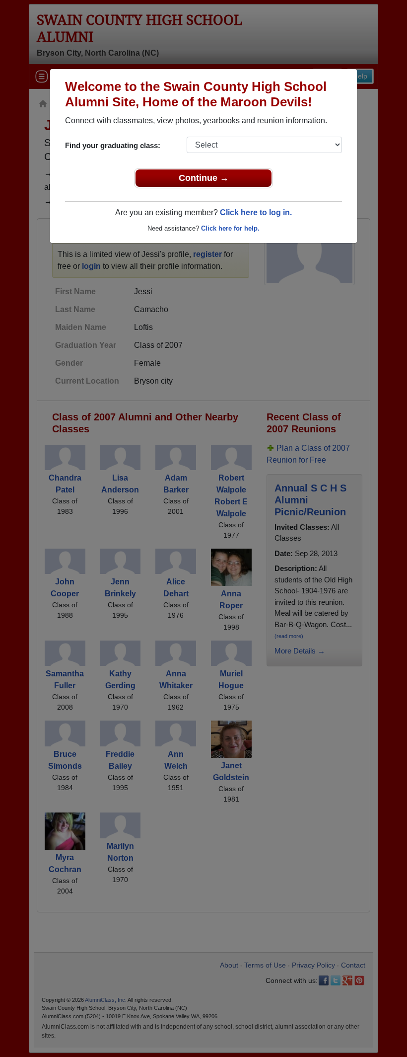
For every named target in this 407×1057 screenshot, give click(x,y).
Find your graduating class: (112, 145)
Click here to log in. (256, 212)
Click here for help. (230, 228)
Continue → (204, 178)
